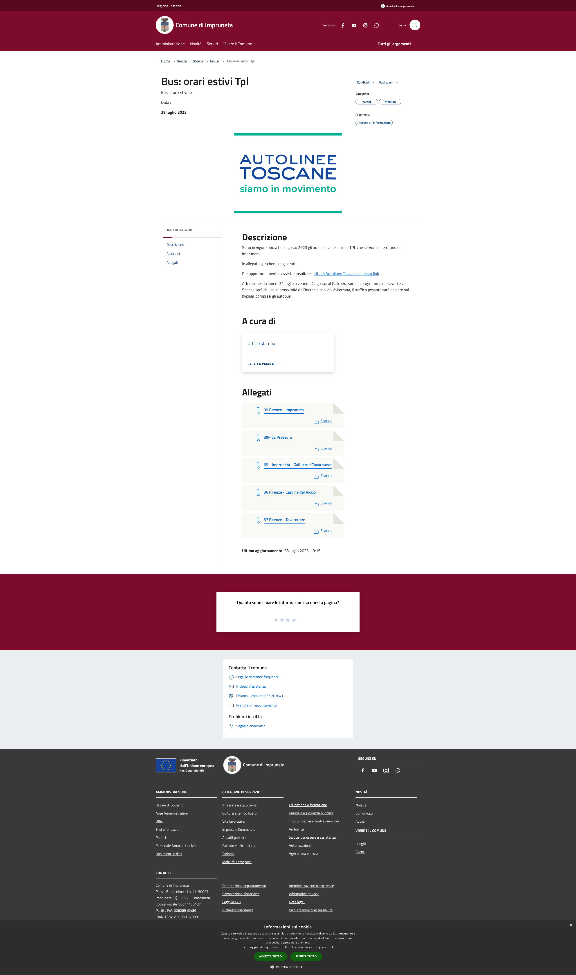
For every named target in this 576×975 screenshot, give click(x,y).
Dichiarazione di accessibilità (311, 910)
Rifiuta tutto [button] (306, 956)
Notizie (197, 61)
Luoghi (361, 843)
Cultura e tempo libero (239, 813)
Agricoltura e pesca (303, 853)
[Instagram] (363, 25)
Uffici (160, 821)
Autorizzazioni (300, 845)
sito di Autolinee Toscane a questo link (346, 274)
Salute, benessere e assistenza (312, 837)
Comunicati (364, 813)
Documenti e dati (169, 853)
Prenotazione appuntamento (244, 885)
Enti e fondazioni (168, 829)
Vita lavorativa (233, 821)
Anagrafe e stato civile (239, 805)
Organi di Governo (169, 805)
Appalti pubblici (234, 837)
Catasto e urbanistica (238, 845)
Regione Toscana (168, 6)
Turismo (228, 853)
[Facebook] (341, 25)
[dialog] (288, 947)
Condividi (363, 82)
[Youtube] (352, 25)
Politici (161, 837)
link (331, 947)
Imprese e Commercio (238, 829)
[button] (288, 967)
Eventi (360, 851)
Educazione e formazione (308, 805)
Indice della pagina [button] (179, 230)
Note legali (297, 902)
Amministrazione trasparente (311, 885)
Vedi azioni (386, 82)
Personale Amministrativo (176, 845)
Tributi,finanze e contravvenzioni (314, 821)
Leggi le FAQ (231, 902)
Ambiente (296, 829)
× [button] (571, 925)
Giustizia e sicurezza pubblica (311, 813)
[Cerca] (415, 25)
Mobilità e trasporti (237, 861)
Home (165, 61)
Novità (182, 61)
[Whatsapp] (374, 25)
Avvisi (214, 61)
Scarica (326, 420)
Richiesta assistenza (237, 910)
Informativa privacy (304, 893)
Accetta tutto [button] (270, 956)
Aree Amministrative (172, 813)
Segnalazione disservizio (240, 893)
